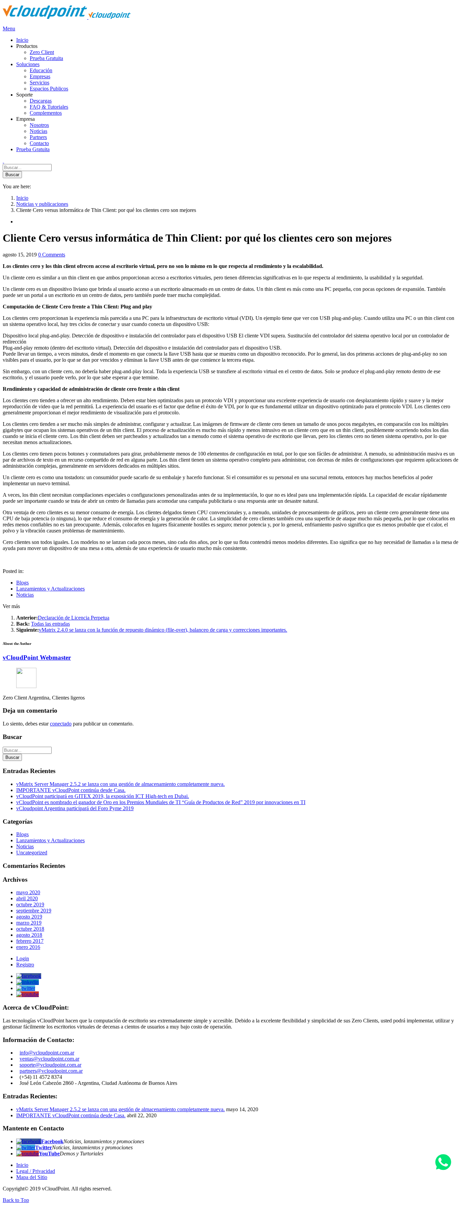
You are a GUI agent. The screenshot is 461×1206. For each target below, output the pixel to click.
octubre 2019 (30, 904)
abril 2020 (27, 898)
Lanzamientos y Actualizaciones (50, 589)
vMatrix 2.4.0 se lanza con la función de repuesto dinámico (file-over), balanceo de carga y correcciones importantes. (163, 630)
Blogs (22, 582)
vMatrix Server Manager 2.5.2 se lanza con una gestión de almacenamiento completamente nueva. (120, 784)
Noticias (25, 595)
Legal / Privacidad (35, 1171)
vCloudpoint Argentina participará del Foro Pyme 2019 (75, 808)
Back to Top (16, 1200)
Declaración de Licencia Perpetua (73, 618)
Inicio (22, 1165)
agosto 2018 (29, 935)
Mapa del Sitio (31, 1177)
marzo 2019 (29, 923)
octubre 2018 (30, 929)
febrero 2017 (30, 941)
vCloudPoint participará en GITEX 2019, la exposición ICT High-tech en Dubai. (102, 796)
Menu (9, 28)
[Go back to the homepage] (67, 17)
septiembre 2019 (33, 910)
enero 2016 (28, 947)
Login (22, 958)
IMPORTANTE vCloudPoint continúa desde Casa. (71, 790)
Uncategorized (31, 852)
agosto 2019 (29, 917)
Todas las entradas (50, 624)
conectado (61, 724)
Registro (25, 964)
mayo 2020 (28, 892)
